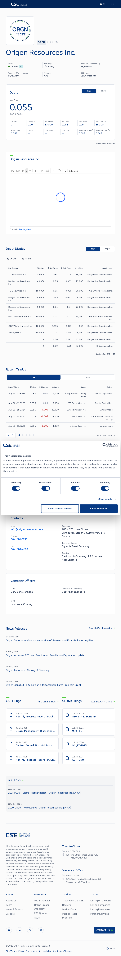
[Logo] (19, 4)
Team (9, 904)
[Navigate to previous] (8, 435)
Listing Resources (100, 909)
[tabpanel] (60, 310)
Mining (51, 66)
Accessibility (45, 951)
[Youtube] (9, 930)
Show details (105, 499)
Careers (10, 913)
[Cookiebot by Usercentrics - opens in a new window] (105, 445)
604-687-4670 (19, 549)
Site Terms (11, 951)
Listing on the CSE (100, 900)
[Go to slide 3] (26, 435)
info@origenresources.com (27, 529)
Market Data (69, 909)
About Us (11, 900)
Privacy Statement (27, 951)
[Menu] (7, 4)
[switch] (45, 488)
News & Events (14, 909)
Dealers (66, 904)
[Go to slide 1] (19, 435)
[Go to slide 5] (33, 435)
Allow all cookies (98, 508)
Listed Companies (100, 904)
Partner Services (99, 913)
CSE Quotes (41, 913)
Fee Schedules (42, 900)
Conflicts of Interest (63, 951)
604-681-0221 (19, 539)
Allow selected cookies (60, 508)
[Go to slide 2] (23, 435)
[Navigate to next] (13, 435)
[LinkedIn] (19, 930)
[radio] (89, 91)
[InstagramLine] (41, 930)
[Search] (113, 4)
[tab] (11, 258)
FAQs (37, 917)
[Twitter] (30, 930)
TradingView (25, 229)
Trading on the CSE (73, 900)
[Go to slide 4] (30, 435)
